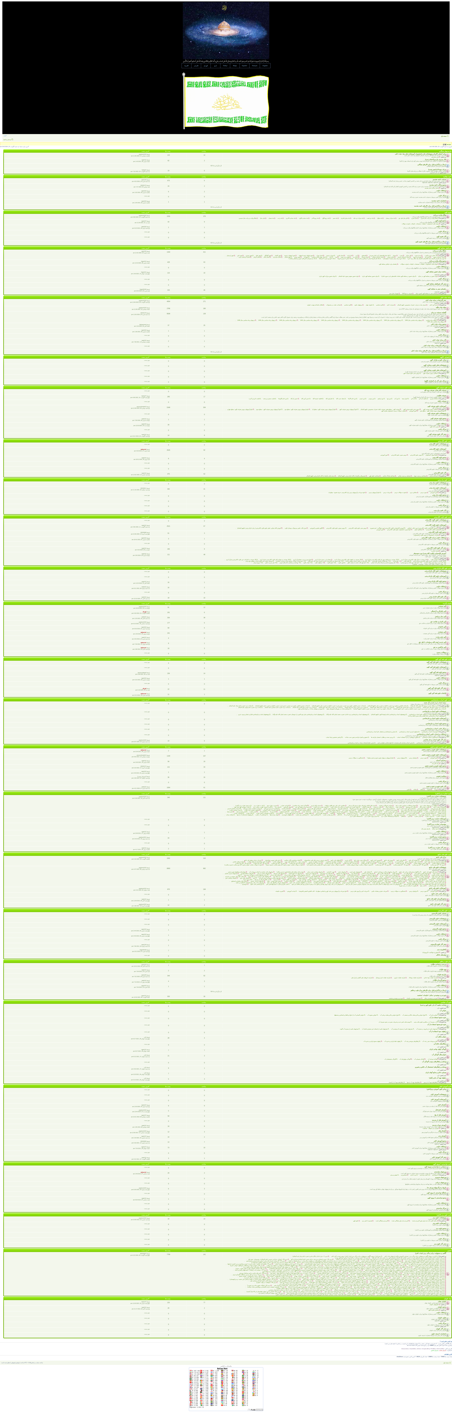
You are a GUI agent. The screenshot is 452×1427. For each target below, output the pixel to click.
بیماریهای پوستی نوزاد (334, 879)
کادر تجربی (348, 860)
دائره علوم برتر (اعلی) (444, 1215)
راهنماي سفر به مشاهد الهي (437, 289)
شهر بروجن (297, 257)
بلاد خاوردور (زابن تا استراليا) (326, 258)
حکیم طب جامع (401, 860)
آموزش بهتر (442, 1131)
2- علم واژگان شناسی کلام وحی (380, 561)
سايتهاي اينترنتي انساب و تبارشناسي (408, 731)
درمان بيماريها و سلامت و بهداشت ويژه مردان (296, 875)
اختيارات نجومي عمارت (288, 810)
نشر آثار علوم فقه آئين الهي (437, 688)
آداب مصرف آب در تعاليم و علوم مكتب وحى (425, 1022)
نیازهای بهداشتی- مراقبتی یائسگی (297, 878)
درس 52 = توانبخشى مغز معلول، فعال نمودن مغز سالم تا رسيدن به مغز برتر (424, 1273)
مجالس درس (413, 492)
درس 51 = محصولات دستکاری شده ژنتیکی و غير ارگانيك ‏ (429, 1267)
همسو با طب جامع (376, 860)
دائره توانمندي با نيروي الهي (442, 1164)
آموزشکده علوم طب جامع (437, 888)
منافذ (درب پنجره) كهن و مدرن (293, 813)
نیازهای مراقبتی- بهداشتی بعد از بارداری (376, 878)
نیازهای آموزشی (406, 876)
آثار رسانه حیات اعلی (439, 340)
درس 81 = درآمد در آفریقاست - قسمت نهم (377, 1277)
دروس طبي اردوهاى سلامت (421, 863)
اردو (215, 65)
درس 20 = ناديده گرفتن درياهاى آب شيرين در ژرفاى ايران (323, 1285)
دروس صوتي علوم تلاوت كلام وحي (335, 528)
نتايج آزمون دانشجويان (431, 455)
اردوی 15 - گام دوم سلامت (332, 863)
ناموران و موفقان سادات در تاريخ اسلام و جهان (310, 709)
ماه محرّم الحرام (345, 218)
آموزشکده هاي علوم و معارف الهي (435, 370)
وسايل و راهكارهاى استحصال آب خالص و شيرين (430, 1067)
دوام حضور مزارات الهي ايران (327, 276)
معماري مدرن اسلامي (391, 810)
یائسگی (341, 878)
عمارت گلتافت (366, 807)
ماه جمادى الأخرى (290, 218)
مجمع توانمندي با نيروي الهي (437, 1198)
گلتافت (331, 813)
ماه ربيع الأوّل (325, 218)
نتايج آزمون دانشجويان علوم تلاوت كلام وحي (399, 529)
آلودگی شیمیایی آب (419, 1059)
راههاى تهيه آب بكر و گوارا (437, 1078)
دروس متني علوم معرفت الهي (411, 373)
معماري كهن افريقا (374, 808)
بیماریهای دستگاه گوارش (247, 873)
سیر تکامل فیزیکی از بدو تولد (262, 879)
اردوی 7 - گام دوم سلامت (385, 863)
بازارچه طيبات (441, 974)
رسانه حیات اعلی (445, 297)
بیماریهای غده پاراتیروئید (326, 873)
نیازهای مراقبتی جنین (230, 878)
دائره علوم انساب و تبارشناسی (441, 700)
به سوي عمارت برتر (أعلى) (242, 805)
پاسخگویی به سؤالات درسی (356, 758)
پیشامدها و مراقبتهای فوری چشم (237, 872)
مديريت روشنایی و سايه (438, 814)
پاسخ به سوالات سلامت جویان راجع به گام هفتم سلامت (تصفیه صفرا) (284, 865)
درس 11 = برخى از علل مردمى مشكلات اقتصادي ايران (247, 1274)
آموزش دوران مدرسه (439, 1125)
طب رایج (422, 885)
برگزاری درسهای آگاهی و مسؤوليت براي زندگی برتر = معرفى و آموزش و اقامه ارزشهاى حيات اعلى (410, 1256)
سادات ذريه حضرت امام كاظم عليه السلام (381, 707)
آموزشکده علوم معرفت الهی (436, 406)
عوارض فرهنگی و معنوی (385, 805)
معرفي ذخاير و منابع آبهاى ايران (436, 1072)
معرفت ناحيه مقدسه (439, 179)
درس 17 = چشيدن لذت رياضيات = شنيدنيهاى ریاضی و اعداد (250, 1270)
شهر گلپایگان (267, 255)
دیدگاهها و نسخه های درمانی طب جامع (409, 872)
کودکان (364, 881)
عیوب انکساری (331, 872)
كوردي (206, 65)
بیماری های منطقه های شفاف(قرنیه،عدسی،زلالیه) (290, 872)
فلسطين (363, 255)
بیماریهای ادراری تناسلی (231, 873)
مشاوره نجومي (441, 776)
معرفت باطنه (442, 401)
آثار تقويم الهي (441, 236)
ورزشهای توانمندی (440, 1172)
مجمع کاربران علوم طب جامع (436, 899)
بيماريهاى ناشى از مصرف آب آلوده (349, 1029)
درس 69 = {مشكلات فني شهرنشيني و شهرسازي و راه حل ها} (304, 1287)
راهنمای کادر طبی (413, 860)
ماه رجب (279, 218)
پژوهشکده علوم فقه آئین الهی (436, 662)
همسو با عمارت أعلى (439, 807)
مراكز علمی (442, 1239)
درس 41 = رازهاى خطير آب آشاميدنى (435, 1287)
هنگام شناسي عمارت (303, 810)
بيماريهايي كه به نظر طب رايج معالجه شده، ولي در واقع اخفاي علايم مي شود (424, 884)
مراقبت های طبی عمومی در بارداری (235, 876)
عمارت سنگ (388, 807)
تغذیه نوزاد (276, 879)
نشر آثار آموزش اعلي (439, 1157)
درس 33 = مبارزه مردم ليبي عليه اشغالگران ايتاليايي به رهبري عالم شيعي (389, 1281)
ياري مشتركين (435, 157)
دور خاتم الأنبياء (352, 398)
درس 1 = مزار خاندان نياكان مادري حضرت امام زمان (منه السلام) (310, 1256)
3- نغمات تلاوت (307, 562)
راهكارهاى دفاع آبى (440, 1044)
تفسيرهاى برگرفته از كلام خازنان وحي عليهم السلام (352, 476)
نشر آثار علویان (441, 1329)
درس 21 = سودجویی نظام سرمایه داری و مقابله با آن (316, 1290)
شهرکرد (306, 257)
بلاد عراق (408, 255)
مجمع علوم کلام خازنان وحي (437, 581)
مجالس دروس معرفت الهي (430, 373)
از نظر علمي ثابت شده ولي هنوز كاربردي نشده (424, 1220)
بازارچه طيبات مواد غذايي (430, 977)
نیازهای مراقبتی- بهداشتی (438, 878)
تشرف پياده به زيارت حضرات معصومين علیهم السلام (412, 305)
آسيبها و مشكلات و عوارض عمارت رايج (406, 805)
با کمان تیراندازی (424, 1175)
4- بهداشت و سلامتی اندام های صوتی (289, 562)
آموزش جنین (442, 1104)
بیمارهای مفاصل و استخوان (421, 875)
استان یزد (355, 257)
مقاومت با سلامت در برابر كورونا (408, 885)
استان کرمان (256, 257)
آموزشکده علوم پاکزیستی (437, 924)
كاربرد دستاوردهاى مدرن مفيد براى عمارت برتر (413, 810)
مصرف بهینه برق (398, 814)
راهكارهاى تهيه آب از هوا (413, 1082)
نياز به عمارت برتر (258, 805)
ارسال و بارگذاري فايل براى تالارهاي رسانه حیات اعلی (428, 351)
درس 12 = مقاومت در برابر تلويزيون (289, 1279)
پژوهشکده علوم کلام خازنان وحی (435, 571)
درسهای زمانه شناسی (431, 320)
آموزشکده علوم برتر (439, 1223)
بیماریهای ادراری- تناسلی (257, 881)
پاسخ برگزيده (447, 603)
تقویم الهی (447, 212)
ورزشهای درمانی (440, 1182)
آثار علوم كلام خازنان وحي (437, 597)
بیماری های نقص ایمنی (339, 881)
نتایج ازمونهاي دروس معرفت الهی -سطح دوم (297, 409)
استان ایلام (266, 257)
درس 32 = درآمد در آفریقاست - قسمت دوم (361, 1276)
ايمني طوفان (441, 813)
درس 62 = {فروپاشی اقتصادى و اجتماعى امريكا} (337, 1287)
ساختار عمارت (305, 811)
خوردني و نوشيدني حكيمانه (414, 998)
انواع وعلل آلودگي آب (439, 1054)
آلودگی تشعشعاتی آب (390, 1059)
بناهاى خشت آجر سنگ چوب (437, 810)
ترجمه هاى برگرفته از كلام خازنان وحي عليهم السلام (321, 476)
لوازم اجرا (278, 813)
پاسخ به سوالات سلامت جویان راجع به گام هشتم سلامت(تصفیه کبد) (325, 865)
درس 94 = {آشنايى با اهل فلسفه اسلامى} (396, 1274)
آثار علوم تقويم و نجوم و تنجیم (436, 786)
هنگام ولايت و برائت (439, 215)
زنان (380, 876)
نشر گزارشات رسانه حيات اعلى (435, 300)
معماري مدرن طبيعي (363, 810)
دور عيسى (362, 398)
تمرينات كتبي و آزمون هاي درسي (359, 891)
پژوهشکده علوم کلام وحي (437, 444)
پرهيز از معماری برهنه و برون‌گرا (251, 808)
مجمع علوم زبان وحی (439, 495)
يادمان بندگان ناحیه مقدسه (432, 188)
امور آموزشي (412, 411)
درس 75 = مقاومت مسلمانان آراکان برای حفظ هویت (323, 1282)
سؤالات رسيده (441, 652)
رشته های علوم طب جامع (430, 872)
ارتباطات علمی (441, 190)
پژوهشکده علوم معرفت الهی (436, 413)
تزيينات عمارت (429, 816)
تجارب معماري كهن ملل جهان (242, 807)
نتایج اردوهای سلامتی (238, 861)
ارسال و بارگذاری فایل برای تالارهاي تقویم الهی (430, 242)
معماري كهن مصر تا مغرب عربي (405, 808)
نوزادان (431, 879)
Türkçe (225, 65)
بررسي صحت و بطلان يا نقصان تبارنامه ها (382, 737)
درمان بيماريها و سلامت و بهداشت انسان (385, 872)
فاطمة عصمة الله (317, 398)
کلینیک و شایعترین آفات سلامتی (292, 860)
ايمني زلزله (230, 811)
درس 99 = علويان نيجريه (392, 1264)
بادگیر (338, 814)
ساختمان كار (263, 811)
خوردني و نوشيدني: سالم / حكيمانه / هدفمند (431, 995)
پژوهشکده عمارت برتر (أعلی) (436, 796)
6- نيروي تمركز (258, 562)
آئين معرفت (442, 606)
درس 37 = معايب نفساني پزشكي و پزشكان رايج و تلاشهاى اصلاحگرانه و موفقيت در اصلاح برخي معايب (293, 1265)
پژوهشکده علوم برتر (439, 1218)
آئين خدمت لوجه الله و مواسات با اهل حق (432, 642)
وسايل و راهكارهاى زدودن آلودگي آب (434, 1061)
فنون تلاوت (341, 562)
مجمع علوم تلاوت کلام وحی (437, 532)
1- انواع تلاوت (331, 562)
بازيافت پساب (229, 814)
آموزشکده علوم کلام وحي (437, 449)
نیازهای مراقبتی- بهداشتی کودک (380, 882)
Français (254, 65)
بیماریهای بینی (407, 873)
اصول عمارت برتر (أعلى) (320, 807)
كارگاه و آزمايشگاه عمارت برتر (389, 816)
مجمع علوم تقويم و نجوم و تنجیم (435, 766)
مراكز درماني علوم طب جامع (429, 860)
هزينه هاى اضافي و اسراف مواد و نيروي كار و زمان (362, 805)
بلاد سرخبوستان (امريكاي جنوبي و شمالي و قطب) (302, 258)
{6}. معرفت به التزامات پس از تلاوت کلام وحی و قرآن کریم (429, 561)
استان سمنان (390, 257)
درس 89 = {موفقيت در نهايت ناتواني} (266, 1282)
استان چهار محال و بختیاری (319, 257)
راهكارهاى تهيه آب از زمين (430, 1082)
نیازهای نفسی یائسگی (315, 878)
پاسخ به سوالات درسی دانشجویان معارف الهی (393, 411)
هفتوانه (429, 789)
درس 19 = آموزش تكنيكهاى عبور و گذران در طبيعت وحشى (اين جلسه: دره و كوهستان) (253, 1279)
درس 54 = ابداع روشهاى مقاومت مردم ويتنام (433, 1282)
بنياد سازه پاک (425, 829)
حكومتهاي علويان (434, 1304)
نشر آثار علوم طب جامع (438, 904)
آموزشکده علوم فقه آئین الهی (436, 667)
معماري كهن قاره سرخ (314, 808)
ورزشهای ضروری (440, 1177)
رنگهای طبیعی (308, 813)
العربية (186, 65)
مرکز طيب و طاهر (445, 961)
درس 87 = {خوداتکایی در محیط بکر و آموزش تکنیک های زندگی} (428, 1274)
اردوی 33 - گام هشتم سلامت (401, 865)
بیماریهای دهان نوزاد (384, 879)
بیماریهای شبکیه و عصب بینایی (315, 872)
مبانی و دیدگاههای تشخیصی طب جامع (300, 882)
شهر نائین (239, 255)
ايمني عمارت (253, 811)
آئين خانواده (442, 627)
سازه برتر (277, 807)
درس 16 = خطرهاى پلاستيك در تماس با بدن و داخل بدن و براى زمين (426, 1265)
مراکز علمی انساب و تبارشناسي (435, 728)
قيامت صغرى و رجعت (269, 398)
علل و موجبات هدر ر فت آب (429, 1041)
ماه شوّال (379, 218)
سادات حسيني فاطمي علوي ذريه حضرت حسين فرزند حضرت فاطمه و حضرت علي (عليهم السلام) (281, 705)
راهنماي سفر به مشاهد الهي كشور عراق (426, 293)
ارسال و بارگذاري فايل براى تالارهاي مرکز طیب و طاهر (428, 990)
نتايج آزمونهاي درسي (374, 492)
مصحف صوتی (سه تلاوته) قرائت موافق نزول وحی (258, 561)
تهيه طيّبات (442, 969)
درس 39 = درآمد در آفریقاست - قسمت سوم (334, 1276)
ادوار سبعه (404, 398)
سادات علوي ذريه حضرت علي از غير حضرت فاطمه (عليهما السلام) (371, 709)
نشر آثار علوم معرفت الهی (437, 434)
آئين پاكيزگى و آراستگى (438, 611)
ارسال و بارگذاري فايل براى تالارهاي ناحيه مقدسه (430, 206)
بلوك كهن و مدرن (364, 813)
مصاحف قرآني (433, 476)
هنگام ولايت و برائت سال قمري (429, 218)
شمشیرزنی (404, 1175)
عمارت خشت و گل (425, 807)
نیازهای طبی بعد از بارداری (398, 878)
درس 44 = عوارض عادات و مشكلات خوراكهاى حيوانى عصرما (246, 1265)
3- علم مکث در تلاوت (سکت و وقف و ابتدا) (357, 561)
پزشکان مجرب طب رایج (360, 860)
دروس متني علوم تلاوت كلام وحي (358, 528)
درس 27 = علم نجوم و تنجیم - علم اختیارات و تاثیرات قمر (289, 1285)
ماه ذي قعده (370, 218)
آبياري (409, 816)
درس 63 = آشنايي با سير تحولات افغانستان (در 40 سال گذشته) (263, 1291)
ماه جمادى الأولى (303, 218)
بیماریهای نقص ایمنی (355, 872)
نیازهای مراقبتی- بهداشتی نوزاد (307, 879)
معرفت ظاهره (441, 395)
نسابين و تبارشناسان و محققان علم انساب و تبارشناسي (381, 731)
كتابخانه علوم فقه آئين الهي (437, 693)
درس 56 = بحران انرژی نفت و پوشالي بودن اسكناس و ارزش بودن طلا (302, 1291)
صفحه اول (443, 136)
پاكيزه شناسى (379, 305)
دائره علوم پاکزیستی (444, 911)
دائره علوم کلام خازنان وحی (442, 568)
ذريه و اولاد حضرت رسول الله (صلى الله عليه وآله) (423, 705)
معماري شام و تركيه (388, 808)
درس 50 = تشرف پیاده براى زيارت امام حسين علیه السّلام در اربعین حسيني (381, 1261)
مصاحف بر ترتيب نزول (420, 476)
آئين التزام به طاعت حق (438, 622)
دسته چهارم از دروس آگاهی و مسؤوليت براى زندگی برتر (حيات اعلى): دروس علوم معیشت (329, 1274)
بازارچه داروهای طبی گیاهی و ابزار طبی (361, 977)
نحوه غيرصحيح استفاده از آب (436, 1024)
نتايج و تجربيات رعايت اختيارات (271, 810)
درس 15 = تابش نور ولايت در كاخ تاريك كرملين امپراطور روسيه (352, 1258)
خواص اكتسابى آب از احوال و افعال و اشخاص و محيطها (349, 1015)
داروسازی (244, 884)
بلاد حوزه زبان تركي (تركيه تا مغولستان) (393, 258)
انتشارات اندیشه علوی (438, 1334)
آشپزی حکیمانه (279, 891)
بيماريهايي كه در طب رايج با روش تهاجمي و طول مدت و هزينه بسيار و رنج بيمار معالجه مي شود (317, 884)
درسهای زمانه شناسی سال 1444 (371, 320)
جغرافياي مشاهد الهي (444, 248)
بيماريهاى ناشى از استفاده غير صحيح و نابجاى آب (374, 1029)
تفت (330, 257)
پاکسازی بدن (398, 861)
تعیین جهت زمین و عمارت (391, 811)
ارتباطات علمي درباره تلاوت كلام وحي (434, 537)
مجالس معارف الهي (433, 1310)
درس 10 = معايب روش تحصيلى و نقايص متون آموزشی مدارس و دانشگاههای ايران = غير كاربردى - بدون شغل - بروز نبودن (302, 1270)
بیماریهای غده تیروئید (311, 873)
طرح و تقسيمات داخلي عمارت (264, 813)
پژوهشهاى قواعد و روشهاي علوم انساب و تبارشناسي (423, 714)
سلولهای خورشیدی (287, 814)
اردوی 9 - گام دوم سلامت (368, 863)
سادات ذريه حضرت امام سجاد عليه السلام (240, 705)
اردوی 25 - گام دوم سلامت (260, 863)
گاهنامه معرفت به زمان (438, 312)
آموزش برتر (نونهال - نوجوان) (431, 1128)
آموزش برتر (442, 1136)
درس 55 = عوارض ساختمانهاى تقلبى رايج (365, 1287)
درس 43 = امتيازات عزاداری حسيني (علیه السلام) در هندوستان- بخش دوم (425, 1261)
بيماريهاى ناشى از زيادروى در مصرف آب (426, 1029)
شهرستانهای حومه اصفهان (306, 255)
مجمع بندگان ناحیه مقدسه (437, 185)
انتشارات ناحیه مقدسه (439, 201)
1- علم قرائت (396, 561)
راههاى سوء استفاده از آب (437, 1031)
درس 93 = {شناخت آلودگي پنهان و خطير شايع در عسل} (250, 1268)
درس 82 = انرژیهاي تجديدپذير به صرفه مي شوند (292, 1282)
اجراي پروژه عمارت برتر (371, 816)
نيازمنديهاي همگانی (445, 151)
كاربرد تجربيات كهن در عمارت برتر (262, 807)
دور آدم (396, 398)
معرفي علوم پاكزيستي (439, 913)
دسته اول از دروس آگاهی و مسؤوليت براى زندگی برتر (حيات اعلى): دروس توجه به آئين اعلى (356, 1256)
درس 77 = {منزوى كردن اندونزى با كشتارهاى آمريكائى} (399, 1293)
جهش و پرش (393, 1175)
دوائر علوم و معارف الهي (438, 360)
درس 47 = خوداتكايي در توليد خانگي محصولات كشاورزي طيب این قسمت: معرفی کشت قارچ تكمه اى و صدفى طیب (281, 1281)
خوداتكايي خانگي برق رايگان (365, 1294)
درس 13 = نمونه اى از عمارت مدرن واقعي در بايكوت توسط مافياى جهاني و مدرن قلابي (365, 1285)
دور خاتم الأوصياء (282, 398)
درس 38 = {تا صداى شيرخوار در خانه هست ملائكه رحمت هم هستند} (321, 1271)
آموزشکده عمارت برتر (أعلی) (436, 819)
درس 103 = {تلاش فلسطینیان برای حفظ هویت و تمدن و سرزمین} (360, 1284)
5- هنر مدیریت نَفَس (270, 562)
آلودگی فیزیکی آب (432, 1059)
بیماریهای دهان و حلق (383, 873)
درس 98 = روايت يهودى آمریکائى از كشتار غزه (270, 1293)
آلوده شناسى (347, 305)
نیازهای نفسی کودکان (333, 882)
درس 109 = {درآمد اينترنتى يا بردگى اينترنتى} (256, 1277)
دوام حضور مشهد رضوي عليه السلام (349, 276)
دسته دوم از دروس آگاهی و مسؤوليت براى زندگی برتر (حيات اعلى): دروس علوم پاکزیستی (329, 1264)
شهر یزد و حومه (345, 257)
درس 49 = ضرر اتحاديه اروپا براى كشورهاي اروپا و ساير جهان (340, 1291)
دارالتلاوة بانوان (418, 529)
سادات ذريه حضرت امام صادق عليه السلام (407, 707)
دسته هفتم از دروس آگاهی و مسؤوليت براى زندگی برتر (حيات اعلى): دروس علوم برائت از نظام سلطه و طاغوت (306, 1288)
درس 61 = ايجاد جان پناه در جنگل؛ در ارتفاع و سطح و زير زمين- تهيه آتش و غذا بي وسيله (393, 1282)
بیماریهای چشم (342, 872)
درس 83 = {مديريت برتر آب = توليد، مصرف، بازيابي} (431, 1288)
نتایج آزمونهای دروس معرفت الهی (348, 409)
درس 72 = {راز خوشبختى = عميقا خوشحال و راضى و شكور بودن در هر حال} (424, 1268)
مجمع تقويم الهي (440, 221)
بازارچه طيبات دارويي (399, 977)
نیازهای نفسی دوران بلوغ (392, 876)
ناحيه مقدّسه (447, 177)
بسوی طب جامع (388, 860)
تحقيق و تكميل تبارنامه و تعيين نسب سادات (356, 737)
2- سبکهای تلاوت (319, 562)
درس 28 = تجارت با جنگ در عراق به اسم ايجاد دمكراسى (283, 1290)
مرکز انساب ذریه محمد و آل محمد (435, 703)
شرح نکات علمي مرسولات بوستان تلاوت (295, 528)
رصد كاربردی (435, 763)
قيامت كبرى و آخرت (254, 398)
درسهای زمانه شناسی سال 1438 (246, 320)
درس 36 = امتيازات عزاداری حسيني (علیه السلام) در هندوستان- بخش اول (268, 1259)
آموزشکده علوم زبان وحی (437, 488)
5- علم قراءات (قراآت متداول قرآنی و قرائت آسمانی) (290, 561)
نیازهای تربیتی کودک (363, 882)
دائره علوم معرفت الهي (443, 387)
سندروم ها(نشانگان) (352, 875)
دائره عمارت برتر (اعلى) (443, 793)
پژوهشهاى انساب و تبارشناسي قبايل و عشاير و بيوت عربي (253, 714)
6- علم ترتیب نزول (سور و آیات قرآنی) (434, 562)
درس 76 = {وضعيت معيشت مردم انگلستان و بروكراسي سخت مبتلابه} (266, 1287)
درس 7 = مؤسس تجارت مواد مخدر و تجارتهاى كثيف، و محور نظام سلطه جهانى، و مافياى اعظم (419, 1290)
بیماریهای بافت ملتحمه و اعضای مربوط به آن (261, 872)
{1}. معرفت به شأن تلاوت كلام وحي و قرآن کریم (414, 559)
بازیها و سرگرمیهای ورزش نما (436, 1187)
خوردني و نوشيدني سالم (430, 998)
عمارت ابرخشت (377, 807)
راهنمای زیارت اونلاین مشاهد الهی (388, 264)
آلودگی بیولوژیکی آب (405, 1059)
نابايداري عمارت (285, 805)
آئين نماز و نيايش (440, 616)
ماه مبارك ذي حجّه (358, 218)
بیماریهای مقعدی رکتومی (438, 875)
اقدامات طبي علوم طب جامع (413, 861)
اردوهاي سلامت (277, 861)
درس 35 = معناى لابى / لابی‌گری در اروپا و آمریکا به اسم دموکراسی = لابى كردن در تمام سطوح (419, 1291)
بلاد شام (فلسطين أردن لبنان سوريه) (379, 255)
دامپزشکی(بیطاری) (319, 882)
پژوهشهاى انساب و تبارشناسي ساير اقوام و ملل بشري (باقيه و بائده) (426, 716)
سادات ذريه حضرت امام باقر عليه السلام (434, 707)
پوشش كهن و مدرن (321, 813)
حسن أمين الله (305, 398)
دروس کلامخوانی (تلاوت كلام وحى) (435, 529)
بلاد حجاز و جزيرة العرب (431, 255)
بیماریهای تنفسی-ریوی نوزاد (367, 879)
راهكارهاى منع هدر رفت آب (411, 1041)
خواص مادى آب (433, 1015)
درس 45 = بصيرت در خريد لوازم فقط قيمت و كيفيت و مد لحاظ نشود (280, 1271)
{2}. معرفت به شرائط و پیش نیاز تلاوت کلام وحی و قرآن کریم (381, 559)
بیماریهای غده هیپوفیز (341, 873)
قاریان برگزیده (435, 551)
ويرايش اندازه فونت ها (5, 136)
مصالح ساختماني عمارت (428, 813)
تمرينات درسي (387, 492)
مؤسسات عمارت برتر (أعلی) (436, 824)
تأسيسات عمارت (238, 813)
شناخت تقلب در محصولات (333, 305)
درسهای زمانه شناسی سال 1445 (392, 320)
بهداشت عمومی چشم (439, 873)
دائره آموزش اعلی (445, 1086)
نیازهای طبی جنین (244, 878)
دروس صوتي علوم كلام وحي (399, 455)
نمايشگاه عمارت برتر (355, 816)
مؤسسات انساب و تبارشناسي (429, 731)
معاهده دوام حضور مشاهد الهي (436, 272)
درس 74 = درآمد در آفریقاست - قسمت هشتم (405, 1277)
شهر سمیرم (249, 255)
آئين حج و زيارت (441, 637)
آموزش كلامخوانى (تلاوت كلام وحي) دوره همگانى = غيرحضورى (387, 528)
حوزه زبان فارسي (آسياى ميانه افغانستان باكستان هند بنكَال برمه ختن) (426, 258)
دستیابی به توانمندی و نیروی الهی (435, 1167)
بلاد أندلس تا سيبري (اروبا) (345, 258)
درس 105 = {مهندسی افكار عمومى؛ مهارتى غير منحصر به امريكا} (427, 1294)
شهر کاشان (278, 255)
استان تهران (319, 255)
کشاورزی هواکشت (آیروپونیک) (430, 952)
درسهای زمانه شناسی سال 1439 (267, 320)
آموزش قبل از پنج (440, 1115)
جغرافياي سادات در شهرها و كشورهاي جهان (338, 709)
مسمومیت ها (330, 875)
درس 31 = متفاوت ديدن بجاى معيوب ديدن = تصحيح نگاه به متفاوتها (361, 1271)
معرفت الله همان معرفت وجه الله (435, 390)
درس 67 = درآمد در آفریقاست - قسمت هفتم (433, 1277)
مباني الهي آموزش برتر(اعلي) (436, 1089)
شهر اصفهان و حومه (289, 255)
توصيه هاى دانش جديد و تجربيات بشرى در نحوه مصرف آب (394, 1022)
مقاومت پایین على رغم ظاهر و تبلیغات (335, 805)
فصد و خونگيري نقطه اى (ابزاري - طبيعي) (372, 861)
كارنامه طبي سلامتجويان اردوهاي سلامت (258, 861)
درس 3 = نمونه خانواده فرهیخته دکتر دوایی (350, 1270)
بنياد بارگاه (434, 829)
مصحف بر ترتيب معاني (404, 476)
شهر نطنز (258, 255)
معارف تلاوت (434, 559)
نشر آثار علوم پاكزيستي (438, 944)
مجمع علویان (442, 1307)
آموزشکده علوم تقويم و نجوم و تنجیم (434, 755)
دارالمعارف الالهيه (445, 357)
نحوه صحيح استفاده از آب (437, 1017)
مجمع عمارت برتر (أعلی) (438, 837)
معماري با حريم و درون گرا (271, 808)
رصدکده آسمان (441, 760)
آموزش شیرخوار (440, 1110)
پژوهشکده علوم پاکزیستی (437, 918)
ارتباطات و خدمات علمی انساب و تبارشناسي (431, 734)
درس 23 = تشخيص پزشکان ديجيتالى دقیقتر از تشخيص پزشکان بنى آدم (386, 1265)
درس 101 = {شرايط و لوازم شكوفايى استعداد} (369, 1274)
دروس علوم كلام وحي (416, 455)
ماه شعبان (271, 218)
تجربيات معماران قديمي (233, 808)
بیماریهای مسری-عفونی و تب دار (389, 875)
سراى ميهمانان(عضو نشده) (437, 169)
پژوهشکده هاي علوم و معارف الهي (435, 365)
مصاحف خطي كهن (374, 476)
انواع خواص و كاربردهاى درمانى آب (389, 1015)
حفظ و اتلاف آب (441, 1037)
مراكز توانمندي (441, 1208)
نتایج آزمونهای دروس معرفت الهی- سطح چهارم (240, 409)
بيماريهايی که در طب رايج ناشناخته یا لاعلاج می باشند (250, 882)
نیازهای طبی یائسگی (329, 878)
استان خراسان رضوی (439, 257)
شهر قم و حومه (417, 257)
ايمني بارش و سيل (241, 811)
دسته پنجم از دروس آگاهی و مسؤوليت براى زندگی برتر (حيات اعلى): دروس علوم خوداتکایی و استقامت (417, 1279)
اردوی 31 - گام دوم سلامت (437, 865)
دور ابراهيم (380, 398)
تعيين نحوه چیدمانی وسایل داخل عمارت (335, 811)
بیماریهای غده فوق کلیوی (295, 873)
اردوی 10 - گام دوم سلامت (350, 863)
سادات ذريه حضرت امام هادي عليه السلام (304, 707)
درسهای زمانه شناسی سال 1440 (288, 320)
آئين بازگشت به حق (439, 647)
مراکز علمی (442, 195)
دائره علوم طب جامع (444, 854)
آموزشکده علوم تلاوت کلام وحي (435, 525)
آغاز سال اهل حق (403, 218)
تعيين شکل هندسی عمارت (374, 811)
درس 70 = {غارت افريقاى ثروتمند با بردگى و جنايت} (431, 1293)
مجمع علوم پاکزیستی (439, 929)
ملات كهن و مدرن (413, 813)
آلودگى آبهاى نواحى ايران (438, 1049)
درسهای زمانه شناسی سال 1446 (413, 320)
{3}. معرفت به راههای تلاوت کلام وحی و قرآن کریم (347, 559)
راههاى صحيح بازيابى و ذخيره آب (372, 1041)
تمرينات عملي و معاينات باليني (379, 891)
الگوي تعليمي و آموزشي (316, 528)
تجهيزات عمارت (440, 816)
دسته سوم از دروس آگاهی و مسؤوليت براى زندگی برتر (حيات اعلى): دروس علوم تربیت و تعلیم (390, 1270)
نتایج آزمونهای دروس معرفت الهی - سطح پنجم (432, 411)
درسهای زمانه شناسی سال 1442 (330, 320)
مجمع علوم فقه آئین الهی (438, 672)
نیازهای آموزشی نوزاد (375, 881)
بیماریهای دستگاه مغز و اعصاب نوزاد (402, 879)
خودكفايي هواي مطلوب (366, 814)
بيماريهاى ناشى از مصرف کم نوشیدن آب (402, 1029)
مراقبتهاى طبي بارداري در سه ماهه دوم (283, 876)
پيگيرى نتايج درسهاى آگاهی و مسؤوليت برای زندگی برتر (391, 1294)
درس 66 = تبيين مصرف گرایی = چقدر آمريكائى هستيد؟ (332, 1273)
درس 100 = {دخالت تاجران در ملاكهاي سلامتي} (432, 1270)
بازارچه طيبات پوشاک (414, 977)
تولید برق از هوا (274, 814)
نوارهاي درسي (413, 758)
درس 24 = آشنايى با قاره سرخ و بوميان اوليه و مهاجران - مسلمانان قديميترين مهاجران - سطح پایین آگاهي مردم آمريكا (413, 1271)
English (265, 65)
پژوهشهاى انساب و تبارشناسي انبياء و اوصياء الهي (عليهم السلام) (388, 714)
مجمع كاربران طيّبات (439, 980)
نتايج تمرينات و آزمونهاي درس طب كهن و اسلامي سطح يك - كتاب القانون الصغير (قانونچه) (323, 891)
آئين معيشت (442, 632)
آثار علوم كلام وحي (440, 473)
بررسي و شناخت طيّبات (438, 964)
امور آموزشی (433, 891)
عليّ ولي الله (329, 398)
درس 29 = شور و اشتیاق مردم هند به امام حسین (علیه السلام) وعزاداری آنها (311, 1259)
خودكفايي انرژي (315, 814)
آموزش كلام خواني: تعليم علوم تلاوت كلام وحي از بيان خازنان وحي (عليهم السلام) (259, 528)
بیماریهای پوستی (405, 875)
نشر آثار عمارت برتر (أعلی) (437, 847)
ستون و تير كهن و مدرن (385, 813)
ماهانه (421, 789)
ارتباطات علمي (441, 226)
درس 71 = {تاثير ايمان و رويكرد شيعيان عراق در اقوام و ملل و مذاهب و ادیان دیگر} (423, 1262)
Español (244, 65)
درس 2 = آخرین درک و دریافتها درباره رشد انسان (288, 1264)
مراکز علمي (442, 468)
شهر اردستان (230, 255)
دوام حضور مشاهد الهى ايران (370, 276)
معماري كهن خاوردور (328, 808)
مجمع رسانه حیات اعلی (438, 324)
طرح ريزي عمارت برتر (348, 810)
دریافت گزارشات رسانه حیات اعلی (435, 345)
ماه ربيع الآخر (315, 218)
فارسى (196, 65)
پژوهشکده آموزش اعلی (438, 1094)
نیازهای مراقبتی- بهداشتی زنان (355, 876)
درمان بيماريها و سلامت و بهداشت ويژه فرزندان (271, 878)
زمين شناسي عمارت (318, 810)
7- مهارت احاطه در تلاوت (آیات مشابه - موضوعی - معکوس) (428, 564)
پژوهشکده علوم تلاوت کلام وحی (435, 520)
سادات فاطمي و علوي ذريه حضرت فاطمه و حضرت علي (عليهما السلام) (387, 705)
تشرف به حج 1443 (407, 293)
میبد (336, 257)
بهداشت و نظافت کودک (288, 879)
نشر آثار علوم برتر (440, 1244)
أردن (356, 255)
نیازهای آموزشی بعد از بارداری (354, 878)
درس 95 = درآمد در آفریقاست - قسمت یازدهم (323, 1277)
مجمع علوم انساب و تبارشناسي (436, 723)
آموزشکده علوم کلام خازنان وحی (435, 576)
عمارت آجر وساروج (411, 807)
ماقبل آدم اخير (422, 398)
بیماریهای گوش (396, 873)
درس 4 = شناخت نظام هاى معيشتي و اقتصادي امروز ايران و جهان (283, 1274)
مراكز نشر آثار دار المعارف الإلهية (435, 381)
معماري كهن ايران (422, 808)
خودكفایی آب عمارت (260, 814)
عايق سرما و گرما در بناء (350, 814)
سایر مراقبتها (401, 881)
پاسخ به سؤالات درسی (400, 492)
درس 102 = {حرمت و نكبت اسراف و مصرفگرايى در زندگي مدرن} (289, 1277)
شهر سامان (288, 257)
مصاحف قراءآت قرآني (389, 476)
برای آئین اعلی (433, 305)
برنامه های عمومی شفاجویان (273, 860)
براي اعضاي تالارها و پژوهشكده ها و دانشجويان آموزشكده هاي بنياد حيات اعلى (420, 154)
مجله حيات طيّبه (441, 307)
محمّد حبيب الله (340, 398)
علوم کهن (355, 1220)
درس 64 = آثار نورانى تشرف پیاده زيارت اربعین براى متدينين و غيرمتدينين (265, 1261)
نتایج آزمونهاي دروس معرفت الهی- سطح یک (324, 409)
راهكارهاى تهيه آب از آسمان (396, 1082)
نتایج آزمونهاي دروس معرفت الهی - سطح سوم (268, 409)
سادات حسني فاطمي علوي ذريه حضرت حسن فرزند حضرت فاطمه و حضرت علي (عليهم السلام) (338, 705)
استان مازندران (277, 257)
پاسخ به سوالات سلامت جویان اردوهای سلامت (359, 865)
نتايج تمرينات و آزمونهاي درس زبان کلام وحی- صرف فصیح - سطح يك (346, 492)
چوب (373, 813)
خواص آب (443, 1010)
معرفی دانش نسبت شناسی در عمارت (434, 811)
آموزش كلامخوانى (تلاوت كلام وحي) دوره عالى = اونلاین (422, 528)
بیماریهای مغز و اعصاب (368, 873)
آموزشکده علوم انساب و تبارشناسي (434, 718)
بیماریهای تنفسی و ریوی (263, 873)
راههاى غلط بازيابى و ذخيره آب (392, 1041)
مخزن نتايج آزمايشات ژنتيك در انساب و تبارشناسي (361, 743)
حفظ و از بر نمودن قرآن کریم (323, 559)
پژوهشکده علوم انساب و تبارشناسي (434, 711)
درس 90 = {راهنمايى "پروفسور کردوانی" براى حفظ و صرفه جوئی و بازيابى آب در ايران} (389, 1288)
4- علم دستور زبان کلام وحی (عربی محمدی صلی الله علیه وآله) (325, 561)
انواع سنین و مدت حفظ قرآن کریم (302, 559)
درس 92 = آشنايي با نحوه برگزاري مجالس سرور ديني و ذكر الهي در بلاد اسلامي (423, 1264)
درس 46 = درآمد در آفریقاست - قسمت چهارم (306, 1276)
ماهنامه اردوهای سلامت (438, 863)
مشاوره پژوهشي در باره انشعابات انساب (408, 737)
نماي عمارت (249, 813)
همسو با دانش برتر (367, 1220)
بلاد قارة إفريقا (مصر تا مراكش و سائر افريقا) (367, 258)
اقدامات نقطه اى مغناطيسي (333, 861)
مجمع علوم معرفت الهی (438, 418)
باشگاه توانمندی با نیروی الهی (436, 1193)
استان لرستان (365, 257)
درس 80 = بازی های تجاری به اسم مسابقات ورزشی (253, 1273)
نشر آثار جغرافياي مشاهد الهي (436, 284)
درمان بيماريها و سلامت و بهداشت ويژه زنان (255, 875)
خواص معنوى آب (371, 1015)
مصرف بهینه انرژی (424, 814)
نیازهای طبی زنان (371, 876)
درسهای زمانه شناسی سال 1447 (436, 321)
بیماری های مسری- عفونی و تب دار (435, 882)
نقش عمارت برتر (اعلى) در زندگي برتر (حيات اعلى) (345, 807)
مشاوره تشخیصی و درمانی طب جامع (435, 861)
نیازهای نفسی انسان (317, 875)
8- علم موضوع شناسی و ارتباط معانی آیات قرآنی (384, 562)
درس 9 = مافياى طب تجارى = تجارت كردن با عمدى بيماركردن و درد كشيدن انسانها (250, 1264)
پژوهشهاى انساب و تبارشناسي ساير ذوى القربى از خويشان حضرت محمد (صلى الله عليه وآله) (298, 714)
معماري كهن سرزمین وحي (438, 808)
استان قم (427, 257)
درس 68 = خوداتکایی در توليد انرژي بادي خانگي (353, 1282)
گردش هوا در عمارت (328, 814)
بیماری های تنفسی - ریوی (274, 881)
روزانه (435, 789)
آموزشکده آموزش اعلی (438, 1099)
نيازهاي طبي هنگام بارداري (329, 876)
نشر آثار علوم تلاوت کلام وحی (436, 548)
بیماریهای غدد (354, 873)
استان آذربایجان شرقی (404, 257)
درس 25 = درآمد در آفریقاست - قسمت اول (388, 1276)
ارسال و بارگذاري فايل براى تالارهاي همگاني (432, 164)
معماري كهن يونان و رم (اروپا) (358, 808)
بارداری (342, 876)
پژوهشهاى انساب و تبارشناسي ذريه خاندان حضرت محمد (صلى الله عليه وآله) (347, 714)
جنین (254, 878)
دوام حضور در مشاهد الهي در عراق (427, 276)
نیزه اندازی (413, 1175)
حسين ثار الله (294, 398)
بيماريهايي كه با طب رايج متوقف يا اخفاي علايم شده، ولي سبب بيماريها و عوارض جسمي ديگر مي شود (373, 884)
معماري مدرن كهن (377, 810)
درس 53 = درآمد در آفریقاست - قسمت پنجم (279, 1276)
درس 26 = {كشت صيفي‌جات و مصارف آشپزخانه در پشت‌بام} (428, 1281)
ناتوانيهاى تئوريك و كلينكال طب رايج (276, 882)
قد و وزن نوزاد (247, 879)
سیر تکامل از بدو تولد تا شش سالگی (435, 881)
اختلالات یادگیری (288, 881)
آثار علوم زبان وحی (440, 510)
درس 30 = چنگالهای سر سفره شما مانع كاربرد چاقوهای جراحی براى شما (344, 1265)
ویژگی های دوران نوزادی (415, 881)
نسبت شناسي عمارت (235, 810)
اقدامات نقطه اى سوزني (315, 861)
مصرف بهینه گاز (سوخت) (383, 814)
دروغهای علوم (358, 305)
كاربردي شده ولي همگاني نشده (400, 1220)
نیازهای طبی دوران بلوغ (438, 876)
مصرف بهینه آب (411, 814)
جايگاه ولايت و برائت (439, 251)
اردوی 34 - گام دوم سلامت (382, 865)
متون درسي (423, 492)
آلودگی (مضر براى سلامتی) (300, 805)
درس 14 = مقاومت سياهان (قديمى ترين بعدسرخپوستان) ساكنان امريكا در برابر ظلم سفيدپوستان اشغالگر (362, 1290)
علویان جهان (369, 305)
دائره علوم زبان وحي (444, 480)
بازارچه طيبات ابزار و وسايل (383, 977)
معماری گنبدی (285, 808)
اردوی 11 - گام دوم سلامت (403, 863)
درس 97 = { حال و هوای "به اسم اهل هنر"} (351, 1288)
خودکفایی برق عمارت (301, 814)
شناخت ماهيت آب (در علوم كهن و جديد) (433, 1005)
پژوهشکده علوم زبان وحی (437, 483)
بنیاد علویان (447, 1299)
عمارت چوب (399, 807)
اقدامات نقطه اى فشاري (351, 861)
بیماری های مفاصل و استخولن (239, 881)
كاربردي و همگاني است (382, 1220)
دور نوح (389, 398)
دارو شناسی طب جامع (257, 884)
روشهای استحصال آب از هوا (244, 814)
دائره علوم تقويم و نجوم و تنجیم (440, 747)
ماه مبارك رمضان (390, 218)
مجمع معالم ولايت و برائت (437, 261)
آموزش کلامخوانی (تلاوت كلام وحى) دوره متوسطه (430, 553)
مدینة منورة (418, 255)
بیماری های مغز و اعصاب (303, 881)
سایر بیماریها (340, 875)
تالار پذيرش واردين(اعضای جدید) (435, 159)
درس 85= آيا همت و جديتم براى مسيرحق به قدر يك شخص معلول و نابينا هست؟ (272, 1262)
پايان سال (262, 218)
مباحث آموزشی (291, 891)
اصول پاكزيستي (287, 807)
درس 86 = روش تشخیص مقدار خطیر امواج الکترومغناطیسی (285, 1268)
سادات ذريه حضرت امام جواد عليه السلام (330, 707)
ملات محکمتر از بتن (400, 813)
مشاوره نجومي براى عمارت (251, 810)
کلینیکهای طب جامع (336, 860)
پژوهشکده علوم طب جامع (437, 867)
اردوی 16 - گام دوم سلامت (314, 863)
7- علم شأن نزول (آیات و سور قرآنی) (411, 562)
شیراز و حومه (330, 255)
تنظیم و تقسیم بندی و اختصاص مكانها (411, 811)
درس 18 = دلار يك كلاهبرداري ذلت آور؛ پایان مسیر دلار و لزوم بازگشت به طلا (424, 1276)
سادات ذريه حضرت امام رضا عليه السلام (356, 707)
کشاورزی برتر (441, 949)
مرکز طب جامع (441, 857)
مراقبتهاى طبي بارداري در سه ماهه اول (308, 876)
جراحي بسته (302, 861)
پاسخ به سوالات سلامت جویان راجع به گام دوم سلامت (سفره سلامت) (243, 865)
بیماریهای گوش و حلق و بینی (421, 873)
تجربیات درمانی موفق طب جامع (252, 860)
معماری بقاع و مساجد (298, 808)
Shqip (235, 65)
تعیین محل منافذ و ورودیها (356, 811)
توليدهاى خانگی (441, 955)
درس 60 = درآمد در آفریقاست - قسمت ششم (251, 1276)
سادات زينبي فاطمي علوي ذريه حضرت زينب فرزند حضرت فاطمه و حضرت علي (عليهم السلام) (419, 709)
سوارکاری (434, 1175)
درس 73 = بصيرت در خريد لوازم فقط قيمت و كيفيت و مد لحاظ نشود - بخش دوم (292, 1273)
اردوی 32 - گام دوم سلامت (419, 865)
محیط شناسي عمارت (333, 810)
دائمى (408, 789)
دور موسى (371, 398)
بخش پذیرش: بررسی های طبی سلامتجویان (315, 860)
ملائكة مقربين (433, 398)
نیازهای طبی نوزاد (420, 879)
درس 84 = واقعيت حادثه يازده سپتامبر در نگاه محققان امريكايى (364, 1293)
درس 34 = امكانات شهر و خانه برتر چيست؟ (258, 1285)
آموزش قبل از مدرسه (439, 1120)
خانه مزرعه (273, 811)
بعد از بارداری (412, 878)
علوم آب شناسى (446, 1002)
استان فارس (340, 255)
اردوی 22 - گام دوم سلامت (278, 863)
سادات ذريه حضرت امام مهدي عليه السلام (249, 707)
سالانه (415, 789)
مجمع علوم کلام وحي (439, 457)
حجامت (389, 861)
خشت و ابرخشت (351, 813)
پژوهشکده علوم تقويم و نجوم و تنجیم (434, 749)
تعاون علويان (442, 1318)
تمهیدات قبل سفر (393, 293)
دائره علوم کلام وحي (444, 441)
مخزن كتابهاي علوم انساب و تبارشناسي (426, 743)
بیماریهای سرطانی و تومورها (369, 875)
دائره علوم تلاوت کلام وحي (442, 517)
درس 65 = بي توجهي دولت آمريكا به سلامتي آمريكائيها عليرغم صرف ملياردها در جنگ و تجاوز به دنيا (269, 1267)
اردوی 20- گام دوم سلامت (296, 863)
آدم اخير (413, 398)
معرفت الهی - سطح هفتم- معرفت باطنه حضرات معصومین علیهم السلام (380, 409)
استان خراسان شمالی (378, 257)
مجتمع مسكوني (284, 811)
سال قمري (414, 218)
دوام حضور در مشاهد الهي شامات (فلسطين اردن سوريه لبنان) (398, 276)
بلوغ (239, 875)
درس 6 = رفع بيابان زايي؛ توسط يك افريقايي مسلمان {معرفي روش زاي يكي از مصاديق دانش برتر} (418, 1285)
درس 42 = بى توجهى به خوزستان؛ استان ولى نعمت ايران (375, 1291)
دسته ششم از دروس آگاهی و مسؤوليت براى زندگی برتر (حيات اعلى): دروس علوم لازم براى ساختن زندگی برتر (309, 1284)
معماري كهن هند (342, 808)
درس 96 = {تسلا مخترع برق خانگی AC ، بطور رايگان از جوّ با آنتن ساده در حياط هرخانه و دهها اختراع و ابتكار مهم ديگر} (413, 1284)
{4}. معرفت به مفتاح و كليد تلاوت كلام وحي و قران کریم (275, 559)
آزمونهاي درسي (401, 758)
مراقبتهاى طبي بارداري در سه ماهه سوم (259, 876)
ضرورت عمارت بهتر (272, 805)
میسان (394, 255)
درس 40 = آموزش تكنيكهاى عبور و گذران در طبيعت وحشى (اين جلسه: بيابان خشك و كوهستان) (340, 1281)
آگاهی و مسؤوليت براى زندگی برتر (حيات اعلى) (430, 1253)
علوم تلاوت (407, 561)
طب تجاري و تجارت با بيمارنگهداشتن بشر (277, 884)
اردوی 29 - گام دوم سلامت (242, 863)
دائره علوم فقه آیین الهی (443, 659)
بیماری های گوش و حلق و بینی (321, 881)
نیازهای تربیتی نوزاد (390, 881)
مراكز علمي (442, 231)
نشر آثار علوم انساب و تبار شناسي (434, 740)
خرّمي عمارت (418, 816)
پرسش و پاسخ (7, 139)
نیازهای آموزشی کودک (348, 882)
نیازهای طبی (367, 872)
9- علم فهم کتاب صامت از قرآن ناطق (357, 562)
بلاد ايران (349, 255)
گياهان (402, 816)
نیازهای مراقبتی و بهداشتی (421, 876)
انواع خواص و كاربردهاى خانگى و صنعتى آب (414, 1015)
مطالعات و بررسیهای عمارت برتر (428, 805)
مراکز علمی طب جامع (439, 894)
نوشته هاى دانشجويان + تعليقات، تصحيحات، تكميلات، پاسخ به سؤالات (420, 223)
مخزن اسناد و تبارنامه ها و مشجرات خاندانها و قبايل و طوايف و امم (395, 743)
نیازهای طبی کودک (354, 881)
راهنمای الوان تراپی (290, 861)
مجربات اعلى (390, 305)
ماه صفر (335, 218)
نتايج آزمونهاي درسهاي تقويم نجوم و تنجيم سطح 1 (380, 758)
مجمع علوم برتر (441, 1228)
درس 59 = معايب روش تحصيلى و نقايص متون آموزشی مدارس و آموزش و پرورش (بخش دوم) (375, 1273)
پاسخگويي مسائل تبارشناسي (429, 737)
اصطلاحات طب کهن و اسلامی (437, 885)
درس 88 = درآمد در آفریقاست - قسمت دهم (350, 1277)
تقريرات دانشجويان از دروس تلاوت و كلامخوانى (426, 535)
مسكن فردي (294, 811)
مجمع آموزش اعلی (440, 1141)
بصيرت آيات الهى (434, 426)
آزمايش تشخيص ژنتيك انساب (333, 737)
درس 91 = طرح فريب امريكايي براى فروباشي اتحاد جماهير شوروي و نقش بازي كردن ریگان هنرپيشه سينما (315, 1293)
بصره (401, 255)
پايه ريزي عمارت (317, 811)
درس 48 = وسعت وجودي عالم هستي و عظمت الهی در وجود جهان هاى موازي (400, 1287)
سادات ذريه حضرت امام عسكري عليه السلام (277, 707)
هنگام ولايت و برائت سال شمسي (247, 218)
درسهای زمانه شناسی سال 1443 (350, 320)
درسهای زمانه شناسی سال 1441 (309, 320)
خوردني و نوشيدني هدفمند (396, 998)
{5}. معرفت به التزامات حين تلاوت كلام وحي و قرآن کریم (241, 559)
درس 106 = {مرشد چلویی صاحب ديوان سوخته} (369, 1264)
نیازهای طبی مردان (276, 875)
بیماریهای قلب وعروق (279, 873)
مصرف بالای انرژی (316, 805)
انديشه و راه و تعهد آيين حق (302, 807)
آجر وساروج (340, 813)
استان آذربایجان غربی (244, 257)
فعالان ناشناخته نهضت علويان (315, 305)
